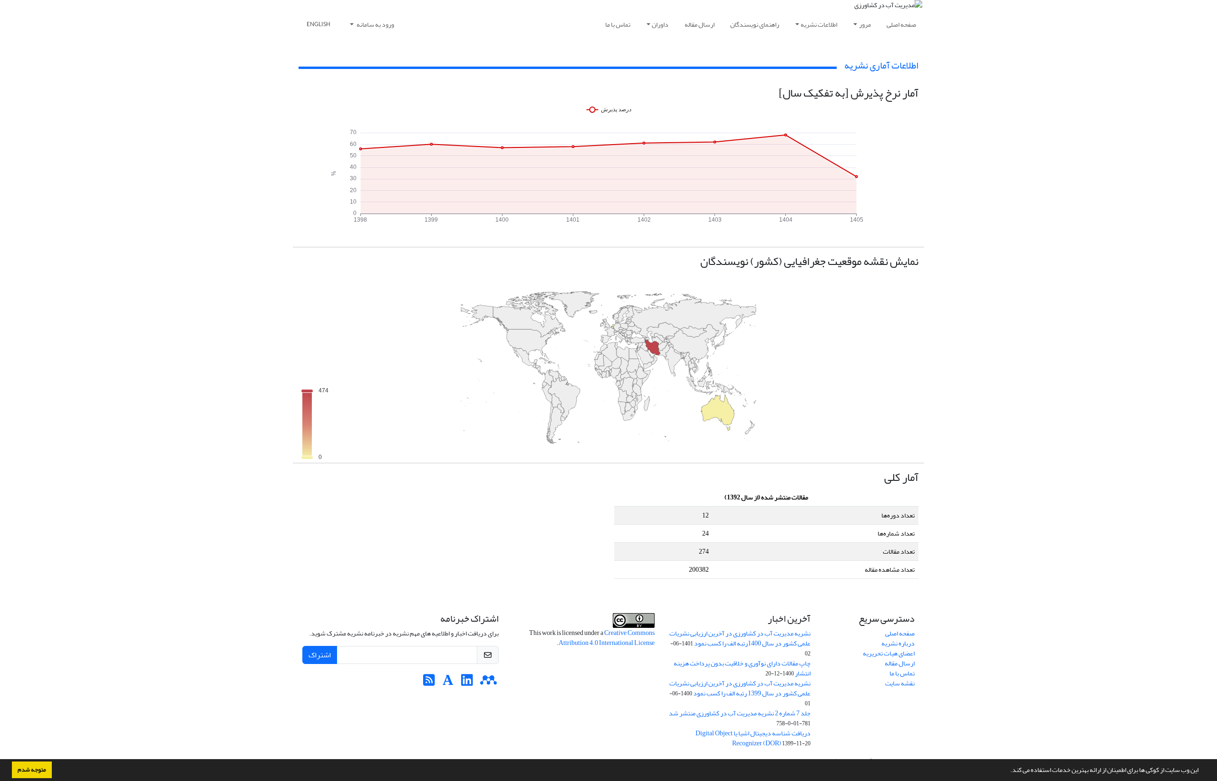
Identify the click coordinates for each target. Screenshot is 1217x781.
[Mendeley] (488, 682)
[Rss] (429, 682)
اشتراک (320, 655)
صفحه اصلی (901, 24)
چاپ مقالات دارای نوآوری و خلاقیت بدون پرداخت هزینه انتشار (742, 668)
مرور (865, 24)
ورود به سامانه (375, 24)
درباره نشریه (898, 643)
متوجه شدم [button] (32, 769)
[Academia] (448, 682)
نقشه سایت (900, 683)
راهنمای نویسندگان (754, 24)
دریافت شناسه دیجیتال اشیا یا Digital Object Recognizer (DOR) (753, 738)
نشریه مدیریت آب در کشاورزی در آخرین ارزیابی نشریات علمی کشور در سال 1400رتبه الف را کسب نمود (740, 638)
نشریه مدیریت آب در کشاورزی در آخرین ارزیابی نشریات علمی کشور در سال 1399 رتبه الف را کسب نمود (740, 688)
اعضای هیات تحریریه (889, 653)
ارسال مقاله (700, 24)
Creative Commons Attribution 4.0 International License (607, 637)
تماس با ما (617, 24)
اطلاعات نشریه (819, 24)
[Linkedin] (467, 682)
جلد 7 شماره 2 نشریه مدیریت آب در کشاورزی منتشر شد (740, 713)
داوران (660, 24)
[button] (1007, 771)
